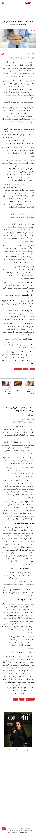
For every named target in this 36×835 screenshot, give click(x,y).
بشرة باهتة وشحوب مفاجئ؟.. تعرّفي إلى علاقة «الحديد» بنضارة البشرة (30, 393)
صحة (32, 369)
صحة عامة (18, 369)
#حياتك (32, 387)
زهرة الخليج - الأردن (28, 58)
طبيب (25, 369)
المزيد (9, 832)
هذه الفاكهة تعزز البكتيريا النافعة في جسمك (7, 393)
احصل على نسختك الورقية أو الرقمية (18, 750)
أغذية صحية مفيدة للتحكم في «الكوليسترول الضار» (18, 392)
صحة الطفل (30, 699)
